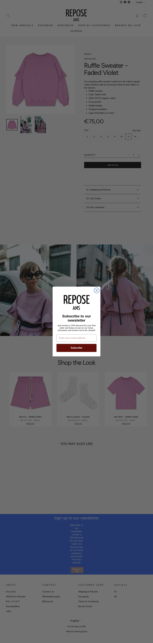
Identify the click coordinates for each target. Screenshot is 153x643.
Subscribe (76, 348)
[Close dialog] (96, 290)
